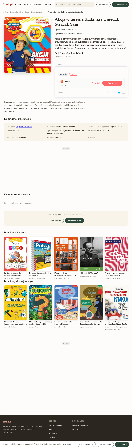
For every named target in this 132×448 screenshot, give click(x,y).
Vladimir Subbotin (10, 327)
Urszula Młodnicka (111, 327)
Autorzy (27, 4)
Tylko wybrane (105, 444)
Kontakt (48, 4)
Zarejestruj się (120, 4)
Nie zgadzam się (86, 444)
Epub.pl (8, 4)
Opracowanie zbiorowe (65, 29)
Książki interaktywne (39, 12)
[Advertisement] (66, 169)
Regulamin (76, 429)
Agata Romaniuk (60, 327)
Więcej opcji (67, 444)
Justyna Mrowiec (35, 327)
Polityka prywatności (80, 425)
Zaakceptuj (122, 444)
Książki (18, 4)
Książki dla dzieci (22, 12)
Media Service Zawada (73, 34)
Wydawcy (38, 4)
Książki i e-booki (55, 425)
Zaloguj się (103, 4)
